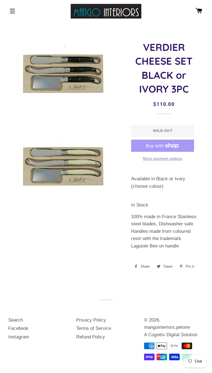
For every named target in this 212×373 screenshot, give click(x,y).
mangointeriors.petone (167, 327)
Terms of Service (93, 328)
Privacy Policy (91, 320)
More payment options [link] (162, 158)
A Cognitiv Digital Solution (170, 334)
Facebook (18, 328)
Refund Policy (90, 337)
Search (15, 320)
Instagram (18, 337)
